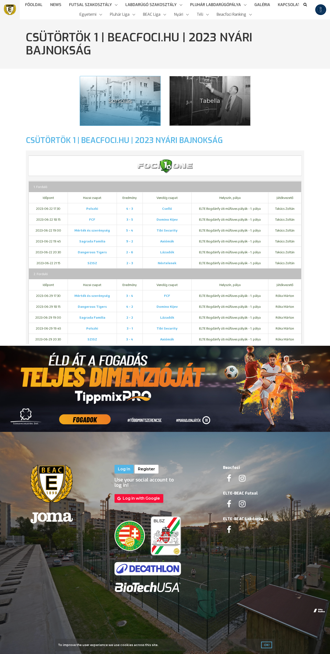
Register (146, 469)
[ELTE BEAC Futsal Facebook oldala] (229, 505)
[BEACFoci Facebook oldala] (229, 479)
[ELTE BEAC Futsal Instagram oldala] (242, 505)
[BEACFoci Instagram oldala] (242, 479)
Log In (124, 469)
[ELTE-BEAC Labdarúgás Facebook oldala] (229, 531)
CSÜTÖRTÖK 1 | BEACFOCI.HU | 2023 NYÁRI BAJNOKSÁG (124, 140)
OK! (266, 645)
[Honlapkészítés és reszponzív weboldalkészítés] (319, 611)
